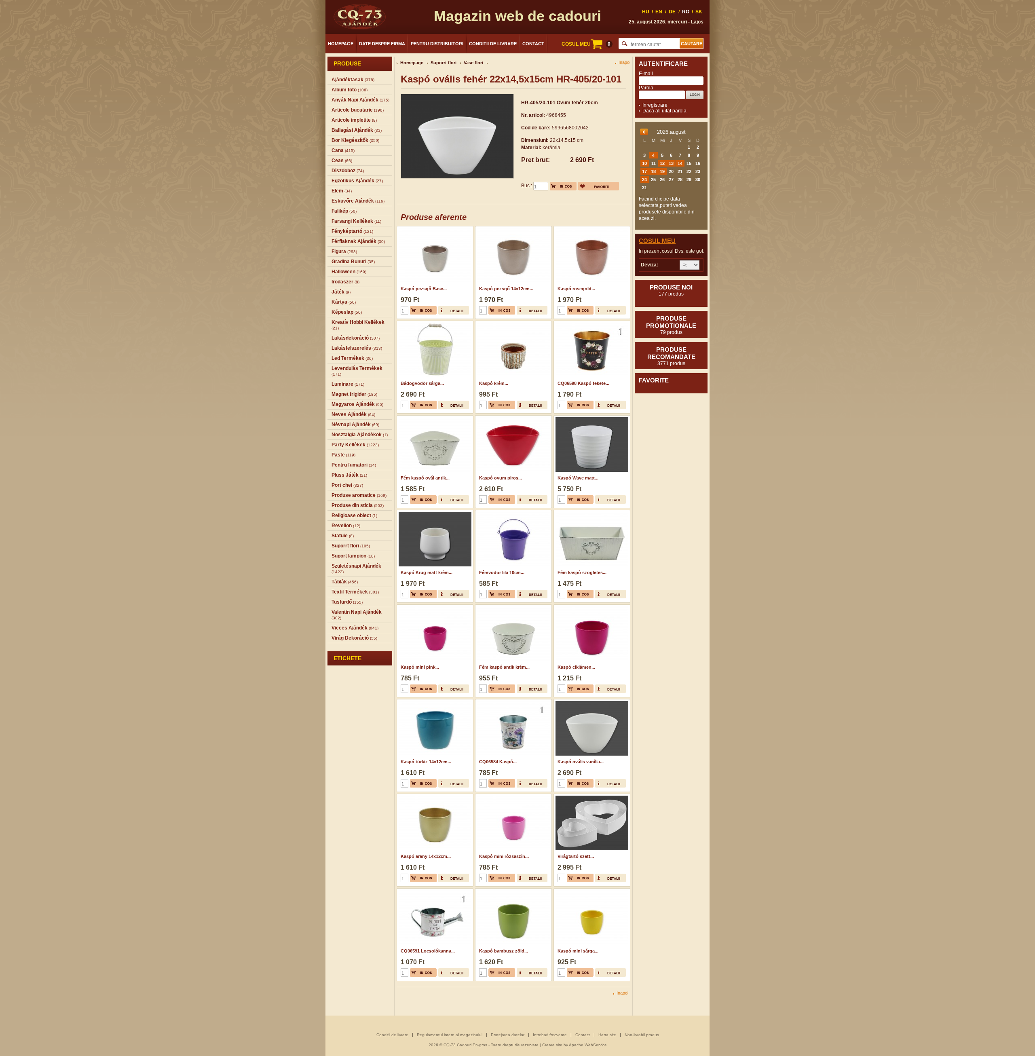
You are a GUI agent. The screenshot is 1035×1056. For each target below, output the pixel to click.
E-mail (646, 73)
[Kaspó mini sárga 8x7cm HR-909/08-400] (590, 891)
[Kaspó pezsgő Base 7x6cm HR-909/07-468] (434, 229)
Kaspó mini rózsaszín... (504, 856)
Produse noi (671, 290)
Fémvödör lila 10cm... (501, 572)
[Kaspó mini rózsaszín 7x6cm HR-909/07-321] (512, 796)
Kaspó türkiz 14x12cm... (426, 761)
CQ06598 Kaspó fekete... (583, 383)
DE (672, 12)
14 (680, 163)
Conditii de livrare (493, 43)
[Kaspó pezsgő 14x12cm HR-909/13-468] (512, 229)
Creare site (552, 1045)
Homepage (340, 43)
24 (644, 179)
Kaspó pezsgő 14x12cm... (506, 288)
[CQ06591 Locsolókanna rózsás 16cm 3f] (434, 891)
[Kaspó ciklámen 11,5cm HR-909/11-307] (590, 607)
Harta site (607, 1035)
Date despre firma (382, 43)
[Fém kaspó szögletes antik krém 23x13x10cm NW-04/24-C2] (590, 512)
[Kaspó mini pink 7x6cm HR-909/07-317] (434, 607)
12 (662, 163)
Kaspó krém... (493, 383)
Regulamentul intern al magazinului (449, 1035)
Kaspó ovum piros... (500, 477)
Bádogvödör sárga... (422, 383)
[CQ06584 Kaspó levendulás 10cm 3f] (512, 702)
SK (698, 12)
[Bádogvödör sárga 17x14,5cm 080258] (434, 323)
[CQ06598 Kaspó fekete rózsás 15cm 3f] (590, 323)
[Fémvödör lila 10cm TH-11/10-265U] (512, 512)
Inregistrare (654, 105)
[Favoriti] (598, 186)
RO (685, 12)
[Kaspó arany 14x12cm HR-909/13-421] (434, 796)
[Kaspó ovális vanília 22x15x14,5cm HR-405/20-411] (590, 702)
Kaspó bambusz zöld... (503, 950)
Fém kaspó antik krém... (504, 667)
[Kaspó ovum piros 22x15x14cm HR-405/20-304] (512, 418)
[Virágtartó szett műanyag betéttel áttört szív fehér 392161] (590, 796)
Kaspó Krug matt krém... (426, 572)
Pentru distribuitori (437, 43)
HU (645, 12)
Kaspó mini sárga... (578, 950)
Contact (533, 43)
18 (653, 171)
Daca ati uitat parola (664, 111)
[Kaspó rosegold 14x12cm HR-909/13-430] (590, 229)
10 (644, 163)
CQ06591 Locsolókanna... (428, 950)
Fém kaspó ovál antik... (425, 477)
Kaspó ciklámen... (576, 667)
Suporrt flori (443, 62)
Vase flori (473, 62)
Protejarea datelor (507, 1035)
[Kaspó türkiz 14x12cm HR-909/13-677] (434, 702)
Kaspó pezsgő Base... (424, 288)
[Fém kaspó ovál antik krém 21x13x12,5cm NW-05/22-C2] (434, 418)
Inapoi (624, 62)
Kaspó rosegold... (576, 288)
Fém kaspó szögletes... (582, 572)
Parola (646, 88)
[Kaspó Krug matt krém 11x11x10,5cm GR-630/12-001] (434, 512)
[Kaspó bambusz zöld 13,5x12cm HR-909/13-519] (512, 891)
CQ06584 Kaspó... (498, 761)
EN (658, 12)
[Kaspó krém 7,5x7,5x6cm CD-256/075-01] (512, 323)
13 (671, 163)
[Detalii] (453, 310)
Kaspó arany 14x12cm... (426, 856)
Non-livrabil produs (642, 1035)
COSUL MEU (586, 44)
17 (644, 171)
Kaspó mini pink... (420, 667)
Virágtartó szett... (576, 856)
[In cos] (563, 186)
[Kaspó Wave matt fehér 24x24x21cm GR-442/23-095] (590, 418)
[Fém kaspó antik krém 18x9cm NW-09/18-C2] (512, 607)
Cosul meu (657, 240)
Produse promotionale (671, 325)
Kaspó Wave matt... (578, 477)
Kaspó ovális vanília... (581, 761)
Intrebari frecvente (550, 1035)
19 (662, 171)
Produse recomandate (671, 356)
